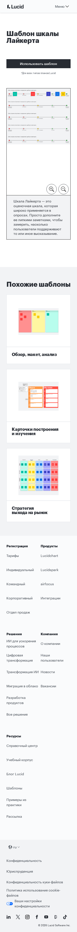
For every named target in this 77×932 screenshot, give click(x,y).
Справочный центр (22, 745)
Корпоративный (19, 598)
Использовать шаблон (38, 64)
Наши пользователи (52, 657)
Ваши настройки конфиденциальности (32, 903)
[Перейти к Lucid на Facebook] (37, 917)
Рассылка (14, 816)
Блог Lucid (15, 774)
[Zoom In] (51, 189)
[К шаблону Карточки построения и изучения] (38, 406)
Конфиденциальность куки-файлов (34, 882)
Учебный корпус (19, 760)
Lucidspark (49, 570)
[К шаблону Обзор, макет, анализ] (38, 329)
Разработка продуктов (16, 700)
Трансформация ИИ (22, 672)
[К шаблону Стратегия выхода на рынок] (38, 485)
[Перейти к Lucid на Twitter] (18, 917)
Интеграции (50, 598)
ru (15, 847)
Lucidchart (49, 555)
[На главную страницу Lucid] (20, 6)
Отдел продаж (18, 612)
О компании (50, 643)
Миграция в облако (22, 686)
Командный (15, 584)
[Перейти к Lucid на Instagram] (27, 917)
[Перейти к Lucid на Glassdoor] (55, 917)
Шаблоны (14, 788)
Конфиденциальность (24, 860)
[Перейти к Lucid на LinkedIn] (8, 917)
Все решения (17, 714)
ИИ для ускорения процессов (21, 643)
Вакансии (48, 686)
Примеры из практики (16, 802)
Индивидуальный (20, 570)
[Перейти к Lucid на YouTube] (46, 917)
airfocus (47, 584)
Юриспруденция (19, 871)
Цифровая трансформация (19, 657)
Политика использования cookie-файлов (33, 892)
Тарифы (12, 555)
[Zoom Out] (63, 189)
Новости (48, 672)
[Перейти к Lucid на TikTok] (65, 917)
